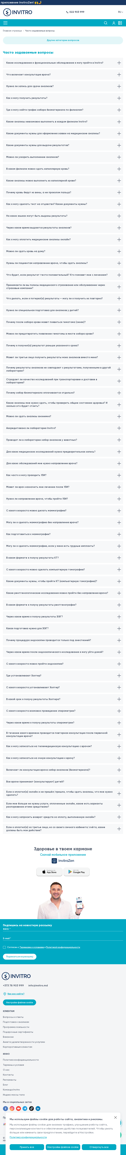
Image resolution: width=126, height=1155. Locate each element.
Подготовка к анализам (16, 1022)
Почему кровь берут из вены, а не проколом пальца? (38, 192)
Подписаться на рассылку (19, 956)
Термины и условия (13, 1065)
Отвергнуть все (99, 1147)
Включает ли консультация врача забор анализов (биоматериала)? (48, 769)
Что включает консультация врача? (28, 74)
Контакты (8, 1074)
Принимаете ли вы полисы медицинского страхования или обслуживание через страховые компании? (55, 287)
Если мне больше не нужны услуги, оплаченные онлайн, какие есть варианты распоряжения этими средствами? (54, 805)
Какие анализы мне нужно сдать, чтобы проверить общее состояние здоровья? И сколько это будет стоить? (56, 404)
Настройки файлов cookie (19, 1002)
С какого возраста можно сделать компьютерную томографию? (45, 569)
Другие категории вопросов (63, 40)
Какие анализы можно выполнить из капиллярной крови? (41, 180)
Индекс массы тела (14, 1094)
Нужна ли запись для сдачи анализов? (30, 86)
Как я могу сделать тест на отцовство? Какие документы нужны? (46, 204)
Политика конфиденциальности (21, 1059)
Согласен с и (43, 947)
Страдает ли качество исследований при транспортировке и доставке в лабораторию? (51, 381)
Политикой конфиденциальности (63, 947)
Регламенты (9, 1079)
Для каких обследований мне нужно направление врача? (41, 463)
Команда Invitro (11, 1089)
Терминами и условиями (32, 947)
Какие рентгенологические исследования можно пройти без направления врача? (57, 593)
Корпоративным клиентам (17, 1047)
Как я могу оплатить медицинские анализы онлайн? (38, 239)
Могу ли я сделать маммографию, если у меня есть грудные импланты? (50, 545)
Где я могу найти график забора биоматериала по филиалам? (44, 109)
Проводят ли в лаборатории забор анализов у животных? (41, 439)
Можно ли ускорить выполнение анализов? (32, 157)
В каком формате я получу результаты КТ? (32, 557)
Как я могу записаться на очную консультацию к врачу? (40, 758)
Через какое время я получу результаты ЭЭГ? (34, 616)
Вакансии (8, 1037)
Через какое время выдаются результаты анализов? (39, 227)
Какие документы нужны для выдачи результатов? (37, 145)
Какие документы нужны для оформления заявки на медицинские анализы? (53, 133)
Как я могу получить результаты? (26, 98)
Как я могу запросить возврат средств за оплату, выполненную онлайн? (50, 817)
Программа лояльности (16, 1027)
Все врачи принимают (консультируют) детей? (35, 781)
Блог (5, 1084)
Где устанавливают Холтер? (23, 675)
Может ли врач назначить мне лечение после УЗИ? (37, 486)
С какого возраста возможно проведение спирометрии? (40, 710)
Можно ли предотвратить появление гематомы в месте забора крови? (50, 333)
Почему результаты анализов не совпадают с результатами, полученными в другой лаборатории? (58, 369)
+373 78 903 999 (13, 985)
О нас (6, 1069)
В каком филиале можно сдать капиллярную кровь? (37, 168)
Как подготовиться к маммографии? (28, 534)
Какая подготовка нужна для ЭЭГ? (27, 628)
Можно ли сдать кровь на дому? (25, 251)
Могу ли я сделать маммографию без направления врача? (42, 522)
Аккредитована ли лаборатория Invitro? (31, 428)
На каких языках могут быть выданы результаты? (36, 215)
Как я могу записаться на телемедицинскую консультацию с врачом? (49, 746)
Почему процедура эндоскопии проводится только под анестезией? (48, 640)
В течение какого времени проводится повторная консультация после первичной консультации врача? (56, 734)
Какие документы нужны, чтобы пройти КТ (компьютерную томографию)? (51, 581)
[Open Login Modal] (113, 22)
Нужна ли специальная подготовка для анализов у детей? (42, 310)
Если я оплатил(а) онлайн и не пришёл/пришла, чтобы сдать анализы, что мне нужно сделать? (59, 793)
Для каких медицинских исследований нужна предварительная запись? (50, 451)
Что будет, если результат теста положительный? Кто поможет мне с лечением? (57, 274)
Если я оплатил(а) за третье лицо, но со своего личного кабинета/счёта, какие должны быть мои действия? (55, 829)
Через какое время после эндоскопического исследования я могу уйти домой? (54, 652)
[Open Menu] (5, 22)
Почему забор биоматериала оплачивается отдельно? (40, 392)
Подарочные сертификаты (18, 1032)
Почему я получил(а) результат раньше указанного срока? (42, 345)
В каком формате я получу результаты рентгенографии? (41, 604)
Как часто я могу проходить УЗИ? (26, 475)
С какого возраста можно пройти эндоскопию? (34, 663)
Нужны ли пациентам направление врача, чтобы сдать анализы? (47, 263)
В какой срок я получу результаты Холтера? (33, 699)
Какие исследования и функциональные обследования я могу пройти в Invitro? (54, 62)
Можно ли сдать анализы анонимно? (28, 416)
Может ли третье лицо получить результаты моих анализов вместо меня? (52, 357)
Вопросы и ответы (13, 1017)
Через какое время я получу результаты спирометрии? (40, 722)
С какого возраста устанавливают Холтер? (33, 687)
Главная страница (12, 31)
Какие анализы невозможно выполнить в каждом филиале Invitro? (46, 121)
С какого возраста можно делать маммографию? (36, 510)
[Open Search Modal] (105, 22)
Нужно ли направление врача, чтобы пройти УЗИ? (37, 498)
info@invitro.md (38, 985)
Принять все (27, 1147)
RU (119, 11)
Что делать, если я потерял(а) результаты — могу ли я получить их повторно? (54, 298)
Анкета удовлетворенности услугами (24, 1042)
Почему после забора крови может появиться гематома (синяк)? (46, 322)
